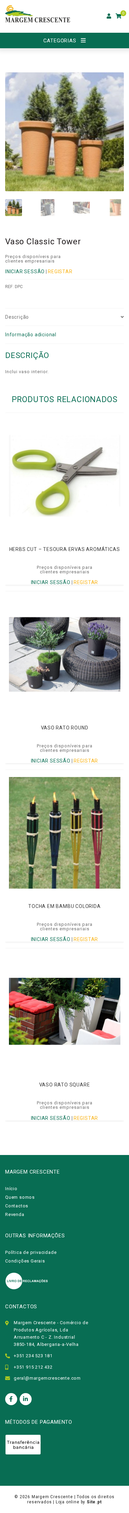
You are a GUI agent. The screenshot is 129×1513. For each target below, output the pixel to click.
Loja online (67, 1502)
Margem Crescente (52, 1496)
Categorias (59, 41)
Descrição (17, 317)
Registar (60, 271)
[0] (119, 16)
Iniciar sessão (25, 271)
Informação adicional (30, 334)
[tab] (64, 317)
